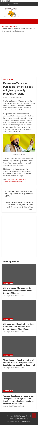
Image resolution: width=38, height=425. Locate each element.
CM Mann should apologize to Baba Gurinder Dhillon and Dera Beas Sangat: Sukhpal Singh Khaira (18, 326)
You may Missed (11, 261)
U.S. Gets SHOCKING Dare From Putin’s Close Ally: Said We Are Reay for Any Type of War (19, 194)
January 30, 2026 (9, 406)
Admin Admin (17, 97)
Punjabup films (24, 416)
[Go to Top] (34, 415)
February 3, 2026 (8, 296)
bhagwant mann (12, 179)
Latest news (8, 80)
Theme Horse (21, 419)
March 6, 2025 (8, 97)
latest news (22, 179)
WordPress (26, 421)
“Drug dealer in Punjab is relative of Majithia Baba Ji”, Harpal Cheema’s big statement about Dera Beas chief (19, 362)
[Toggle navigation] (4, 21)
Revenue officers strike (19, 181)
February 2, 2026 (8, 368)
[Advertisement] (19, 54)
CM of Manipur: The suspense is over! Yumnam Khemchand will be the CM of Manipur (17, 290)
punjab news (7, 181)
